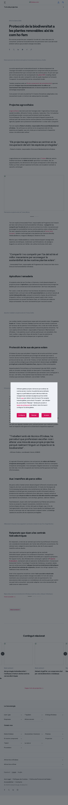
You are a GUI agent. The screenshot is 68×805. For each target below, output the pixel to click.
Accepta (46, 415)
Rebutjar (34, 415)
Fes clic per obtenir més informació (29, 398)
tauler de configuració (23, 405)
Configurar (21, 415)
